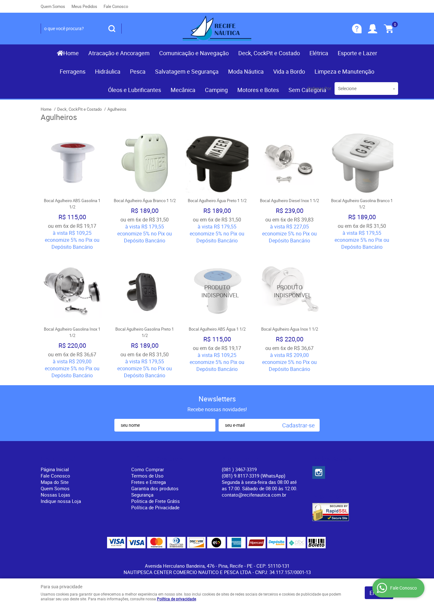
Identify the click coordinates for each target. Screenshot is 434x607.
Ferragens (72, 71)
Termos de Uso (147, 475)
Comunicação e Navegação (194, 53)
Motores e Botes (258, 90)
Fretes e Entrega (148, 482)
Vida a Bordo (289, 71)
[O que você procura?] (112, 28)
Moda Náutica (246, 71)
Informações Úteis (157, 459)
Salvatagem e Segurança (187, 71)
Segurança (142, 495)
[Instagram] (318, 472)
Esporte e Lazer (357, 53)
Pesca (138, 71)
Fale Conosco (116, 6)
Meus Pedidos (84, 6)
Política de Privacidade (155, 507)
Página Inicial (55, 469)
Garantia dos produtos (155, 488)
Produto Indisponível (217, 291)
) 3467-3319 (239, 469)
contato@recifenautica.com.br (254, 495)
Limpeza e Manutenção (344, 71)
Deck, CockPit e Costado (269, 53)
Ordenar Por (319, 88)
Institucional (58, 459)
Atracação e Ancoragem (119, 53)
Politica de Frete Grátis (155, 501)
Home (71, 53)
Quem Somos (53, 6)
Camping (216, 90)
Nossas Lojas (55, 495)
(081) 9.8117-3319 (253, 475)
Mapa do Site (55, 482)
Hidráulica (107, 71)
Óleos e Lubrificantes (134, 90)
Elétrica (318, 53)
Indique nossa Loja (61, 501)
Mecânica (183, 90)
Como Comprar (147, 469)
